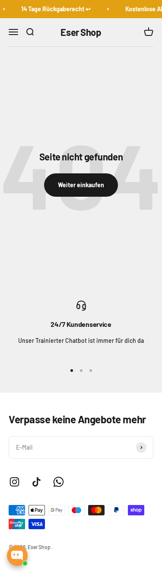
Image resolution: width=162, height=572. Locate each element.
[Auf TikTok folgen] (36, 482)
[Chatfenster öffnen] (17, 555)
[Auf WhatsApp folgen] (58, 482)
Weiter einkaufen (81, 185)
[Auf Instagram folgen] (14, 482)
